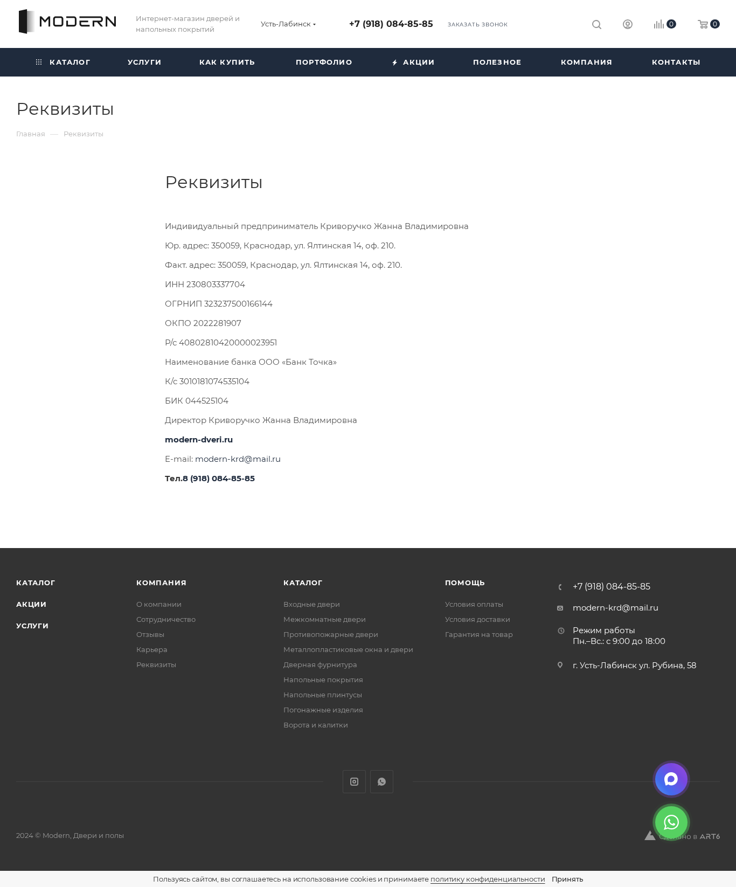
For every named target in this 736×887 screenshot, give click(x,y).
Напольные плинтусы (322, 694)
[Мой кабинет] (628, 25)
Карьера (152, 649)
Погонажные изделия (323, 709)
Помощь (465, 582)
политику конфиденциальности (488, 879)
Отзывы (150, 634)
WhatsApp (381, 781)
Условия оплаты (474, 604)
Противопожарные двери (330, 634)
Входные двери (311, 604)
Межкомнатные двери (324, 619)
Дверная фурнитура (320, 664)
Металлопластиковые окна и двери (348, 649)
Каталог (35, 582)
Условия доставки (477, 619)
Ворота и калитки (315, 724)
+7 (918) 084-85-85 (391, 24)
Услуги (32, 625)
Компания (161, 582)
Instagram (354, 781)
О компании (159, 604)
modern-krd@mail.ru (238, 459)
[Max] (671, 779)
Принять (567, 879)
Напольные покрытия (323, 679)
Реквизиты (156, 664)
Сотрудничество (166, 619)
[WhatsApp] (671, 822)
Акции (31, 604)
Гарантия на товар (479, 634)
